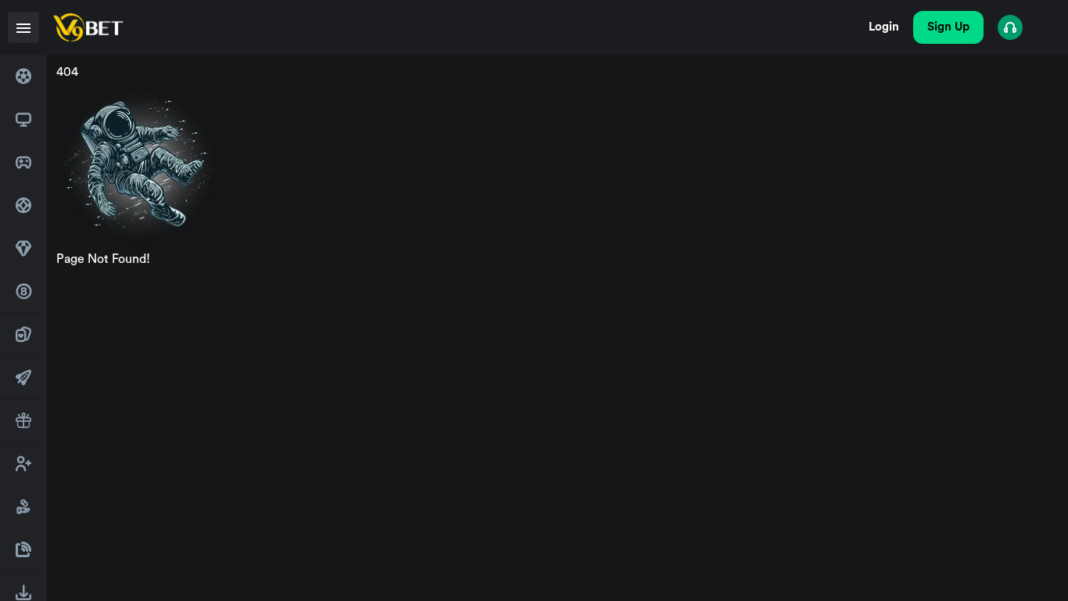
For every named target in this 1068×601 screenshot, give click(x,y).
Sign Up (948, 27)
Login (884, 27)
